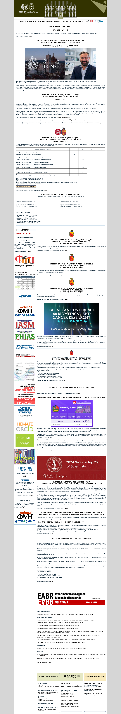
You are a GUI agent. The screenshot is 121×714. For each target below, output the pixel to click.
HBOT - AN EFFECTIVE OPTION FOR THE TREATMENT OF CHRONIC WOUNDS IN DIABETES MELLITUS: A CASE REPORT (68, 658)
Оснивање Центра (66, 692)
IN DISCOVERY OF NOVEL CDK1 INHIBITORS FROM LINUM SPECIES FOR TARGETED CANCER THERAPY (66, 640)
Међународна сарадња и (68, 704)
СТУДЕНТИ (57, 21)
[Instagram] (98, 21)
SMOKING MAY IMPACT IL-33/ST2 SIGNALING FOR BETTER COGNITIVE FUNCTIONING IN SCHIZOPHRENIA (65, 614)
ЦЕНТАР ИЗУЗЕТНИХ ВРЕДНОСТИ (72, 677)
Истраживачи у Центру (67, 696)
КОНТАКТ (81, 21)
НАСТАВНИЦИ (67, 21)
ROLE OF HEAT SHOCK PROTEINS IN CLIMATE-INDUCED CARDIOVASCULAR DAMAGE (60, 623)
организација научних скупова (70, 706)
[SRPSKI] (87, 21)
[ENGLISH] (91, 21)
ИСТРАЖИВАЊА (47, 21)
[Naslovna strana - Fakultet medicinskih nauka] (60, 9)
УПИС (75, 21)
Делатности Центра (67, 694)
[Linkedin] (101, 21)
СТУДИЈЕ (38, 21)
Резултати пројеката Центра (69, 700)
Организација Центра (67, 693)
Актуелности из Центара (45, 705)
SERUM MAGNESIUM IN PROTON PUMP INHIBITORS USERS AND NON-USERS (58, 625)
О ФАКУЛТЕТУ (23, 21)
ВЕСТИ (31, 21)
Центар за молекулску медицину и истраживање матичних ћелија (48, 692)
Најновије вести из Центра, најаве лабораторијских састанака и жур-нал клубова (71, 686)
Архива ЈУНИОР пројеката (45, 700)
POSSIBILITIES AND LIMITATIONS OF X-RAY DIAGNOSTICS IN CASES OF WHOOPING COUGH (61, 648)
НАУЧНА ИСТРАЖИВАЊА (48, 677)
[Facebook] (95, 21)
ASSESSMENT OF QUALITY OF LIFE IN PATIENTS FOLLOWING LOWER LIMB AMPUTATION (61, 642)
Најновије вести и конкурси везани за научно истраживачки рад (48, 686)
